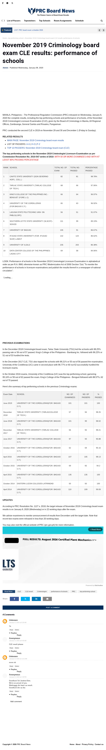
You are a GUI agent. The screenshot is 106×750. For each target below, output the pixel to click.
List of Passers (13, 21)
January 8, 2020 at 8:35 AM (17, 622)
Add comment (16, 701)
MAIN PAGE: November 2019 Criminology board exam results (35, 140)
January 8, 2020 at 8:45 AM (17, 640)
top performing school (16, 38)
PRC (73, 591)
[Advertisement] (53, 92)
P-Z (38, 144)
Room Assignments (63, 21)
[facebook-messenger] (7, 3)
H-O (33, 144)
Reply (11, 630)
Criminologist (42, 591)
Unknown (13, 620)
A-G (28, 144)
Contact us (99, 744)
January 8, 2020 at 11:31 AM (18, 659)
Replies (14, 633)
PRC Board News (24, 744)
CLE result (29, 591)
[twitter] (11, 3)
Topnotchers (29, 21)
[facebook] (2, 3)
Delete (17, 630)
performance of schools (59, 591)
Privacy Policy (87, 744)
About (78, 744)
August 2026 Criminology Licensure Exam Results (33, 30)
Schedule (79, 21)
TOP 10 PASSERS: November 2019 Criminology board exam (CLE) (38, 148)
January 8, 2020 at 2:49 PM (17, 677)
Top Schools (44, 21)
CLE (19, 591)
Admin (5, 68)
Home (5, 38)
